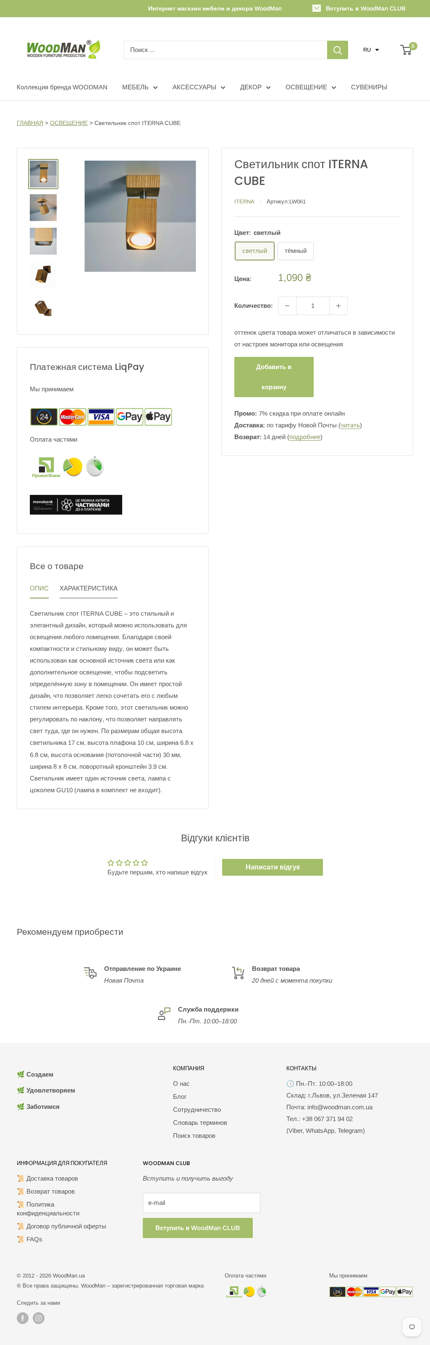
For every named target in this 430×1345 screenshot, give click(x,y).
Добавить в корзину (273, 376)
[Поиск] (337, 50)
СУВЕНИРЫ (369, 87)
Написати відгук (273, 867)
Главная (30, 123)
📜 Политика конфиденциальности (48, 1209)
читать (350, 425)
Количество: (253, 305)
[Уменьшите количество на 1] (287, 306)
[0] (406, 50)
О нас (181, 1083)
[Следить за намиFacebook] (23, 1318)
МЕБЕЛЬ (135, 87)
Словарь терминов (200, 1122)
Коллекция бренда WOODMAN (62, 87)
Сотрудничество (197, 1109)
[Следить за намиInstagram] (39, 1318)
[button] (371, 50)
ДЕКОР (251, 87)
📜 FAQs (29, 1239)
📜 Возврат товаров (46, 1191)
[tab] (39, 590)
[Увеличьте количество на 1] (338, 306)
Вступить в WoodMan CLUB (366, 8)
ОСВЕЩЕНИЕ (306, 87)
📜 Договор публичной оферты (61, 1226)
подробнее (304, 436)
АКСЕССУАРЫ (194, 87)
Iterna (244, 201)
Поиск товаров (194, 1135)
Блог (179, 1096)
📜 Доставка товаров (47, 1178)
